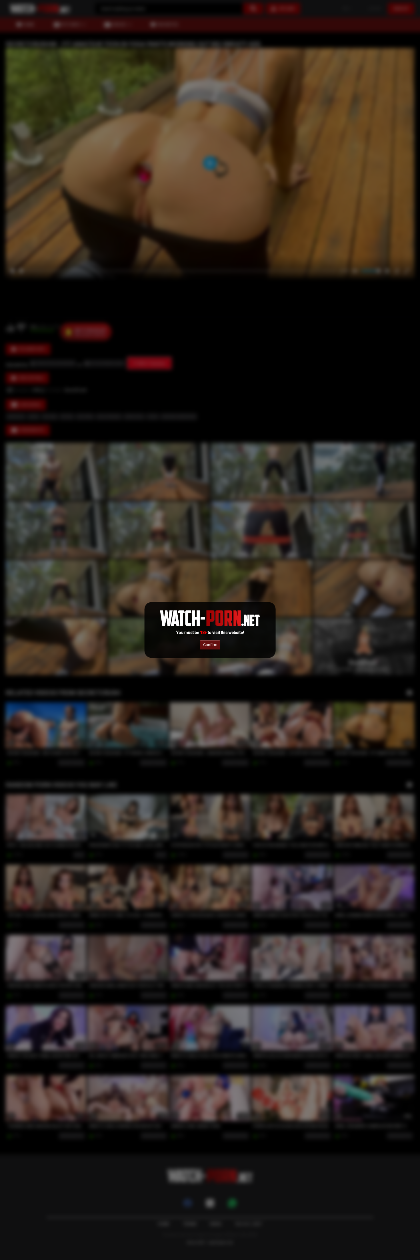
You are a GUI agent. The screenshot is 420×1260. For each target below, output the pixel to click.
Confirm (210, 644)
